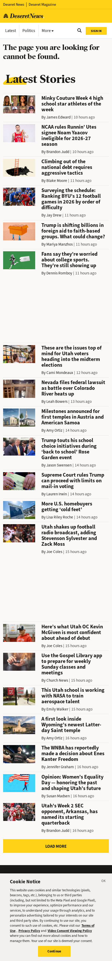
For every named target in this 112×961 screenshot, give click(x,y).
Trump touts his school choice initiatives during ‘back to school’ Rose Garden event (69, 449)
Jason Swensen (59, 465)
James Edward (58, 117)
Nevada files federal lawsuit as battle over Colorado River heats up (73, 388)
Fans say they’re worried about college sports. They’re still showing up (69, 260)
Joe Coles (54, 551)
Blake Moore (56, 180)
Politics (28, 30)
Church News (57, 680)
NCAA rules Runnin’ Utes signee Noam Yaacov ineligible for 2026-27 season (68, 135)
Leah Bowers (56, 401)
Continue (54, 951)
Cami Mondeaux (59, 372)
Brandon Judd (57, 151)
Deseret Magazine (42, 4)
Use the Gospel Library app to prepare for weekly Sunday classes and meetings (71, 664)
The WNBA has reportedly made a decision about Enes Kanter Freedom (72, 753)
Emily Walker (57, 709)
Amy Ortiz (54, 430)
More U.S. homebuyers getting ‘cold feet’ (66, 506)
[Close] (103, 881)
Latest (10, 30)
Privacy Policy (29, 931)
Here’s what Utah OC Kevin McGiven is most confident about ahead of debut (72, 632)
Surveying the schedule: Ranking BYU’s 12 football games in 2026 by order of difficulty (71, 199)
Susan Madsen (58, 796)
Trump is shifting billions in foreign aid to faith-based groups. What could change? (73, 231)
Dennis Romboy (59, 273)
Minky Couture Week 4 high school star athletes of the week (72, 104)
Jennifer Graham (60, 766)
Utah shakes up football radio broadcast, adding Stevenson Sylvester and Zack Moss (69, 535)
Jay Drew (53, 215)
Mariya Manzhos (59, 244)
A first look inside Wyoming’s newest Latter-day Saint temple (71, 724)
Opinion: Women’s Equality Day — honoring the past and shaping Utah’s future (72, 782)
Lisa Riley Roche (59, 517)
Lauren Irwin (56, 494)
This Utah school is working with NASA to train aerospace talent (72, 696)
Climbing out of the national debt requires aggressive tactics (66, 167)
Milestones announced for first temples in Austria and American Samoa (72, 417)
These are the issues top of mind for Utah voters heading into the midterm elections (71, 356)
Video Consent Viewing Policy (70, 931)
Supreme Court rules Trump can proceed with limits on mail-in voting (72, 480)
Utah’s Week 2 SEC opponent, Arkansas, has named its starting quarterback (69, 814)
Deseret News (13, 4)
